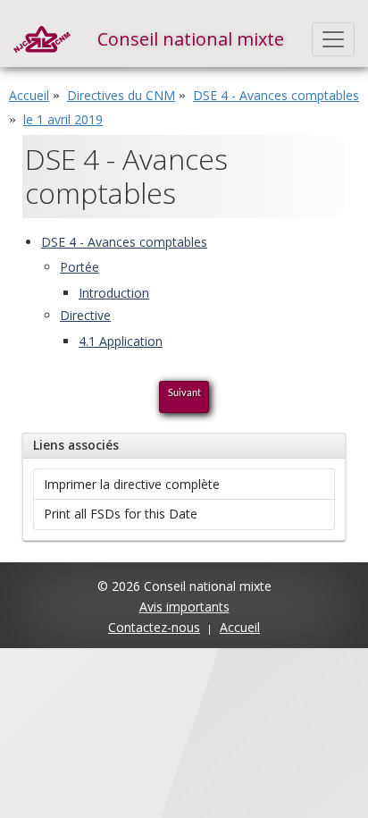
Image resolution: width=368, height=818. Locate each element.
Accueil (29, 95)
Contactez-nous (154, 627)
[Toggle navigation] (333, 39)
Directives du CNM (121, 95)
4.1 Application (121, 341)
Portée (79, 266)
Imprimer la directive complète (132, 484)
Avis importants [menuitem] (184, 606)
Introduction (114, 292)
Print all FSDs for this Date (120, 513)
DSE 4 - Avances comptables (276, 95)
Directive (85, 315)
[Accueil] (42, 39)
